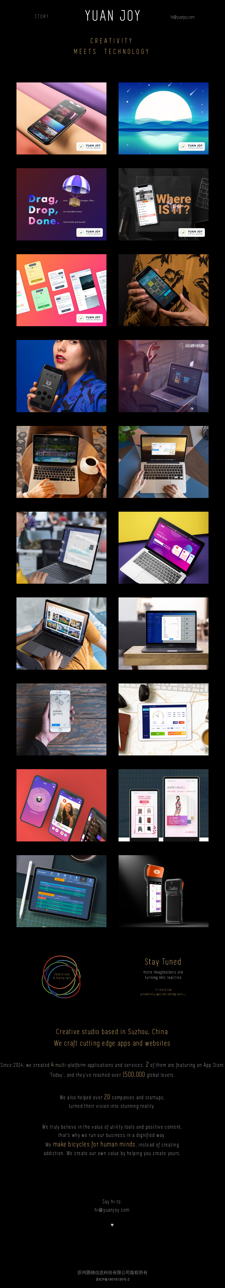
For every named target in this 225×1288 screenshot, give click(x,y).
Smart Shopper (163, 800)
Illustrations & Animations (61, 972)
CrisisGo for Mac (163, 452)
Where (164, 191)
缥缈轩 (61, 457)
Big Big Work (163, 542)
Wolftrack (61, 371)
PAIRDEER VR (164, 367)
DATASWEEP (61, 886)
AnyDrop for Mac (61, 199)
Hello (61, 800)
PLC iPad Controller (163, 714)
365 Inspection (163, 886)
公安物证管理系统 (163, 628)
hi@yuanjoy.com (183, 17)
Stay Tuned (163, 967)
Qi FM (163, 113)
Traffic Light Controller (61, 542)
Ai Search (61, 285)
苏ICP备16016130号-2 (113, 1279)
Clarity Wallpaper (61, 105)
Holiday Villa (61, 628)
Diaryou (61, 714)
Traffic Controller (163, 285)
